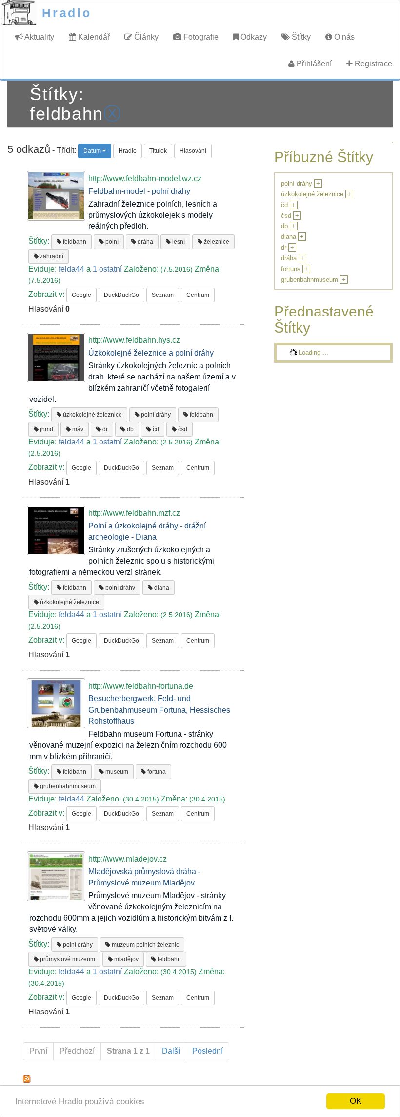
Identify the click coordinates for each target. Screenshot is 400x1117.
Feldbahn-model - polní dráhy (139, 191)
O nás (343, 37)
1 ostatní (107, 269)
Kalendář (93, 37)
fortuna (156, 771)
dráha (144, 241)
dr (104, 429)
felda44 (71, 269)
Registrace (372, 64)
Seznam (163, 295)
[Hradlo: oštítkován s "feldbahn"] (27, 1079)
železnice (215, 241)
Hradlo (67, 13)
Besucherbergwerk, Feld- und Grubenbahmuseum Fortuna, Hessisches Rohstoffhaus (159, 710)
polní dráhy (155, 414)
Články (145, 37)
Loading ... (313, 352)
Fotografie (200, 37)
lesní (178, 241)
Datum (92, 151)
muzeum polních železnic (144, 944)
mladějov (126, 959)
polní (111, 241)
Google (81, 295)
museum (116, 771)
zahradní (51, 256)
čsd (182, 429)
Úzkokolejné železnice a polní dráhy (151, 353)
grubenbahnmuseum (67, 786)
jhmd (46, 429)
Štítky (300, 37)
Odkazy (253, 37)
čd (155, 429)
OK (355, 1101)
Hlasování (193, 151)
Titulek (158, 151)
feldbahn (73, 241)
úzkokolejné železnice (91, 414)
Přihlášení (313, 64)
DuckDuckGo (121, 295)
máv (77, 429)
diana (161, 587)
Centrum (197, 295)
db (129, 429)
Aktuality (38, 37)
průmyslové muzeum (67, 959)
